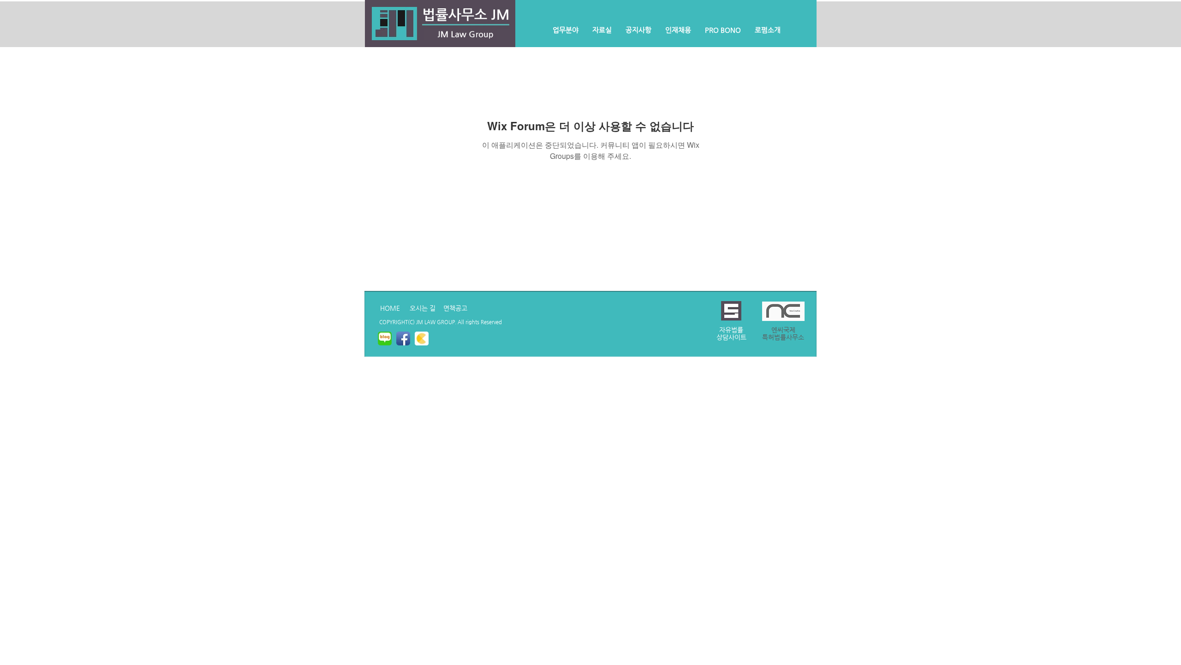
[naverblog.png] (385, 338)
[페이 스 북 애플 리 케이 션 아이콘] (403, 338)
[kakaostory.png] (422, 338)
